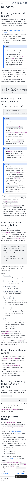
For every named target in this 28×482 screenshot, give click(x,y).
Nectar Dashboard (16, 431)
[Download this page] (15, 3)
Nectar (3, 394)
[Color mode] (21, 3)
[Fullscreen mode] (18, 3)
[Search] (23, 3)
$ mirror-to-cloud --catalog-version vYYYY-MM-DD (14, 400)
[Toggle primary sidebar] (2, 3)
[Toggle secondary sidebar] (26, 3)
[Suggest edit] (13, 3)
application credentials (7, 458)
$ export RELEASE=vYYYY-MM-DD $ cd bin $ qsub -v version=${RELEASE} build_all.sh (16, 112)
